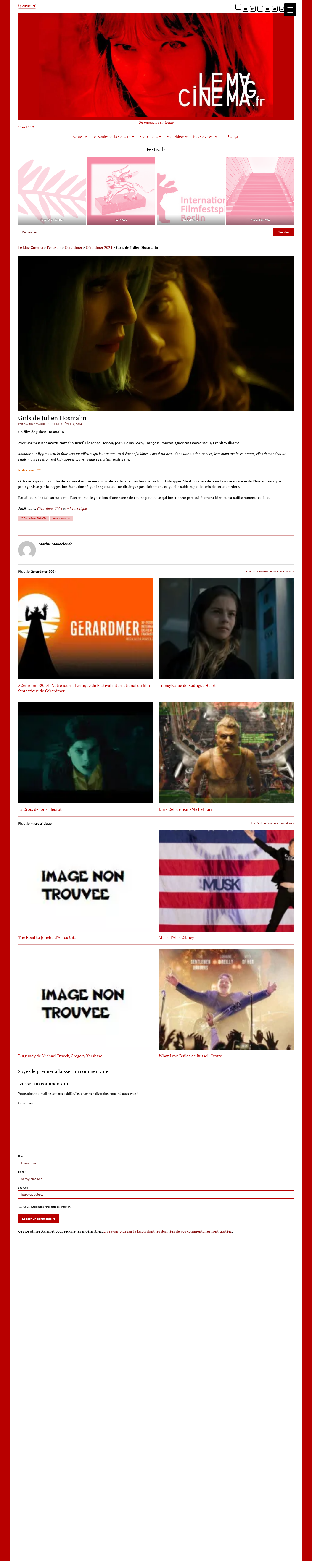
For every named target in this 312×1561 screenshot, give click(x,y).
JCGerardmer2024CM (33, 518)
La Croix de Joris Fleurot (40, 809)
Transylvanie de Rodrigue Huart (187, 685)
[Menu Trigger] (290, 9)
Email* (22, 1171)
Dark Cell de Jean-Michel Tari (185, 809)
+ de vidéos (176, 136)
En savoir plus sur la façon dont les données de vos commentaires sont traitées (167, 1231)
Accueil (78, 136)
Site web (23, 1187)
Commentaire (26, 1103)
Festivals (54, 247)
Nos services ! (203, 136)
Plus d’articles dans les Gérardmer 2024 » (270, 571)
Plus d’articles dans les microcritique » (272, 823)
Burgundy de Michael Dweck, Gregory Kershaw (60, 1055)
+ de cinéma (149, 136)
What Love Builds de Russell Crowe (190, 1055)
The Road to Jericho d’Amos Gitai (48, 937)
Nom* (21, 1156)
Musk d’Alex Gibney (176, 937)
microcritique (77, 508)
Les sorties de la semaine (111, 136)
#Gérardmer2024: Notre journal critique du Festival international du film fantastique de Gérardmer (84, 688)
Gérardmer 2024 (99, 247)
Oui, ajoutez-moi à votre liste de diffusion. (47, 1206)
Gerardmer (73, 247)
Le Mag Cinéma (30, 247)
